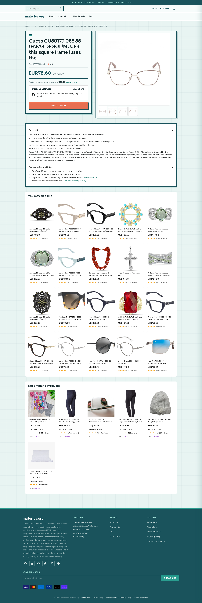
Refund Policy (152, 522)
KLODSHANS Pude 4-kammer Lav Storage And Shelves (41, 472)
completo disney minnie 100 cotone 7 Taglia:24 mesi (40, 421)
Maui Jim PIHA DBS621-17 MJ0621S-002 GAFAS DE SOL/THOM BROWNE (158, 362)
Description (34, 130)
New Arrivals (79, 16)
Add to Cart (58, 105)
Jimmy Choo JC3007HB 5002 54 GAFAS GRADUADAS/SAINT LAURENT (42, 362)
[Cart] (174, 9)
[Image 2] (112, 111)
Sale (91, 16)
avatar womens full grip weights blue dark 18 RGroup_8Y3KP (70, 421)
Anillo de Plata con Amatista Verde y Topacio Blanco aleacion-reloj (160, 274)
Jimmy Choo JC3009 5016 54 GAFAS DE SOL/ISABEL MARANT (100, 318)
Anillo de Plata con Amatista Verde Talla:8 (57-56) (158, 230)
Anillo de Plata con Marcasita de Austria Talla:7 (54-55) (41, 318)
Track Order (115, 536)
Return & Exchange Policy (75, 181)
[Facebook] (25, 563)
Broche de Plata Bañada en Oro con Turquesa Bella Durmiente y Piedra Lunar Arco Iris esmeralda (129, 230)
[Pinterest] (58, 563)
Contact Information (156, 541)
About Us (114, 522)
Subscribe (170, 578)
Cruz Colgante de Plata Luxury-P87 (129, 274)
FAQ (111, 532)
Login (154, 8)
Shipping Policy (153, 536)
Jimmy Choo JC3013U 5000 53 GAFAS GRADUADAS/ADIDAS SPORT (101, 230)
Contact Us (115, 527)
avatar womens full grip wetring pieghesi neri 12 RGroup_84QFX (130, 421)
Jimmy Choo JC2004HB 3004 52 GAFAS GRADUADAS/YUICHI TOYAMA (130, 362)
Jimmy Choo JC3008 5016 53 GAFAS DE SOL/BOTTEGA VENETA (159, 318)
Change (82, 89)
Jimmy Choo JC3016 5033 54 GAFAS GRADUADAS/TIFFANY (70, 230)
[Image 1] (102, 111)
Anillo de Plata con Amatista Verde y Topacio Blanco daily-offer (42, 274)
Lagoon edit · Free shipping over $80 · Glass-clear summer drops (101, 2)
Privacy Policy (152, 527)
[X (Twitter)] (52, 563)
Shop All (62, 16)
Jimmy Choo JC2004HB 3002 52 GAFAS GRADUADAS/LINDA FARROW (71, 362)
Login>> (37, 436)
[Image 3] (123, 111)
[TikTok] (45, 563)
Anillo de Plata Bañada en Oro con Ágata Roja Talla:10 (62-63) (130, 318)
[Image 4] (133, 111)
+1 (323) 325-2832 (81, 529)
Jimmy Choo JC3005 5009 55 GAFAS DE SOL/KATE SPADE (70, 274)
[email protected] (89, 177)
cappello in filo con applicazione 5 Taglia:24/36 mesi (159, 421)
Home (52, 16)
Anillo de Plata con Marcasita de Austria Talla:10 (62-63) (41, 230)
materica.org (34, 16)
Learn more (71, 82)
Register (164, 8)
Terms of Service (154, 532)
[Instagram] (32, 563)
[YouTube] (38, 563)
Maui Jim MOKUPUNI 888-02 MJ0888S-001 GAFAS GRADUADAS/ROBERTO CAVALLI (100, 362)
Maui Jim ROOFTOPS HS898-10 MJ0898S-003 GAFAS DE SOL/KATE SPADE (70, 318)
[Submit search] (60, 8)
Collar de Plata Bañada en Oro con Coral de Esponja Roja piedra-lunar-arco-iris (101, 274)
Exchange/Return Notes (40, 167)
